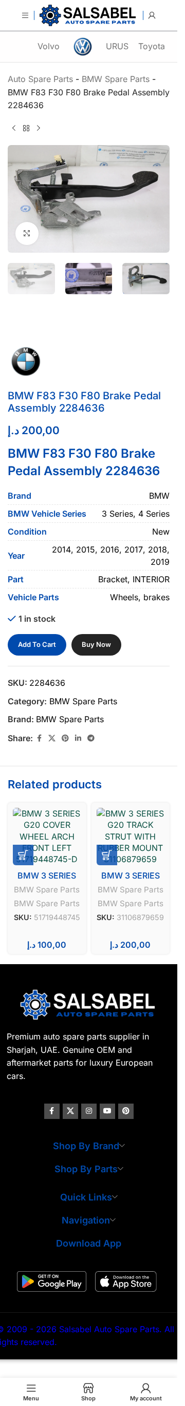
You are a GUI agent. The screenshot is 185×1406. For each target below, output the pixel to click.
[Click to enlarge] (27, 233)
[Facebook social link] (39, 738)
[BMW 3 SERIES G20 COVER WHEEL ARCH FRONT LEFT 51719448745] (47, 836)
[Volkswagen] (83, 47)
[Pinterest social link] (65, 738)
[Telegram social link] (91, 738)
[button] (23, 855)
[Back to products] (26, 129)
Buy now (96, 644)
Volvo (49, 46)
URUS (117, 46)
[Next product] (38, 129)
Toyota (151, 46)
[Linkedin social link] (78, 738)
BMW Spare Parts (83, 701)
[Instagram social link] (89, 1111)
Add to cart (37, 644)
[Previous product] (14, 129)
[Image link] (89, 1004)
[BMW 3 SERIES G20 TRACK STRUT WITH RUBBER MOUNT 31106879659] (131, 836)
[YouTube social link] (107, 1111)
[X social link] (52, 738)
